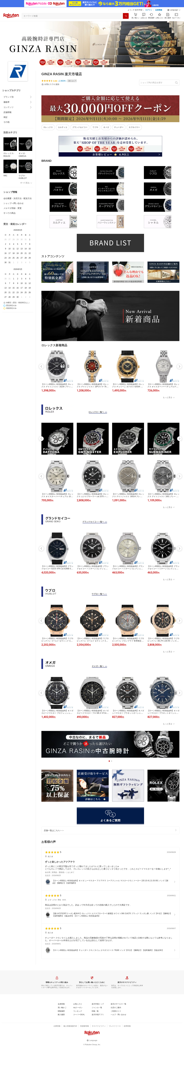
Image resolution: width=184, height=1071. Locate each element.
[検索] (126, 16)
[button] (174, 10)
